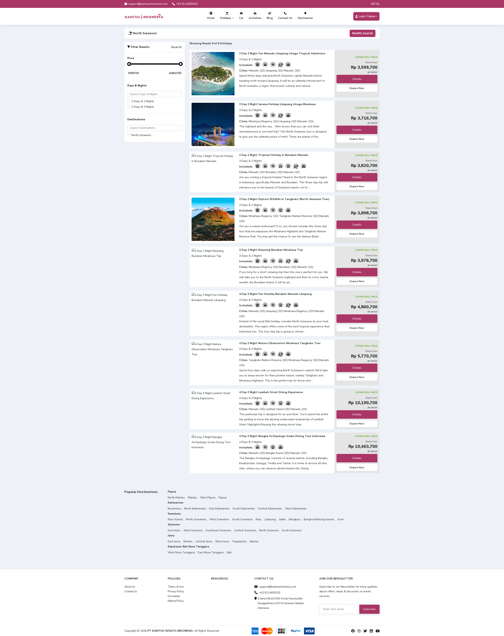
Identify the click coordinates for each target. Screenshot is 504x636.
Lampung (270, 519)
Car (241, 18)
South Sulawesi (292, 530)
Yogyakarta (239, 541)
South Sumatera (242, 519)
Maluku (192, 497)
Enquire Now (357, 88)
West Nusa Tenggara (181, 552)
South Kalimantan (244, 508)
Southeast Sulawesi (218, 530)
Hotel (211, 18)
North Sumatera (196, 519)
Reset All (176, 47)
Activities (255, 18)
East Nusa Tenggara (211, 552)
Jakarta (253, 541)
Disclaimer (174, 596)
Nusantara (174, 508)
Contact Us (285, 18)
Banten (188, 541)
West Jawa (222, 541)
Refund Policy (176, 601)
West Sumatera (219, 519)
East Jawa (174, 541)
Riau (258, 519)
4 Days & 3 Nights (143, 107)
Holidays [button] (226, 18)
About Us (129, 587)
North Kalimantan (195, 508)
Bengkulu (295, 519)
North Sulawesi (141, 135)
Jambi (282, 519)
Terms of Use (175, 587)
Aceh (340, 519)
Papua (222, 497)
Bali (229, 552)
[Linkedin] (371, 631)
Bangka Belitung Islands (319, 519)
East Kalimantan (219, 508)
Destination (305, 18)
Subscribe (369, 609)
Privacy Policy (176, 591)
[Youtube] (378, 631)
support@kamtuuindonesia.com (148, 4)
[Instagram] (359, 631)
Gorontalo (174, 530)
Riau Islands (175, 519)
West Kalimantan (296, 508)
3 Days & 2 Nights (143, 101)
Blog (270, 18)
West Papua (207, 497)
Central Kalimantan (270, 508)
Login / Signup (367, 16)
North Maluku (176, 497)
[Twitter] (365, 631)
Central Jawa (204, 541)
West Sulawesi (193, 530)
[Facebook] (353, 631)
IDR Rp (375, 4)
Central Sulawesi (245, 530)
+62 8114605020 (186, 4)
